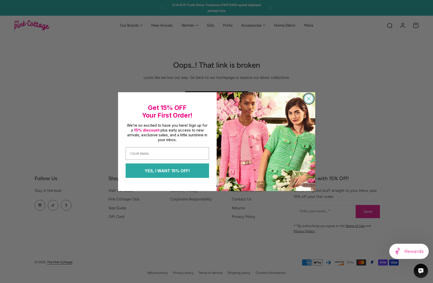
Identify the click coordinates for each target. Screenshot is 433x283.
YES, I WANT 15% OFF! (167, 170)
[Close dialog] (308, 98)
